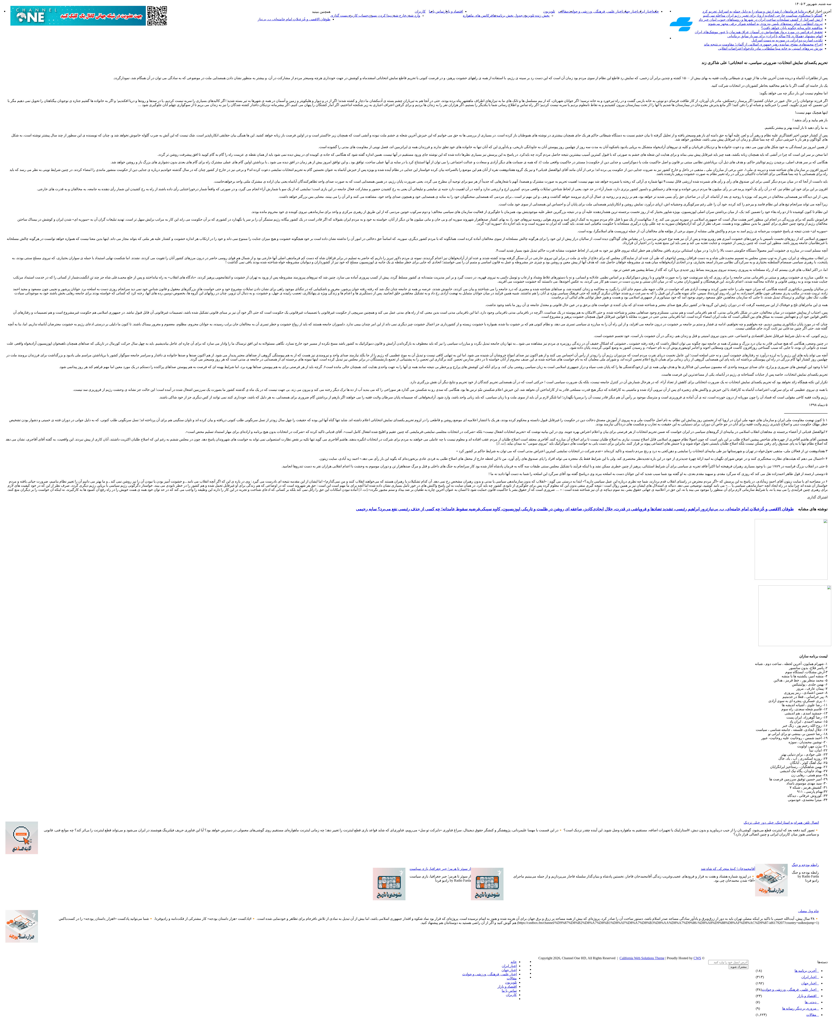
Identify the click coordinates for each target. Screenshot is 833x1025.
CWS (697, 958)
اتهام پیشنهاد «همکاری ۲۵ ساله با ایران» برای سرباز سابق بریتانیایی (775, 36)
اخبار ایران (645, 11)
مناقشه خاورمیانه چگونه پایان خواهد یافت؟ (792, 28)
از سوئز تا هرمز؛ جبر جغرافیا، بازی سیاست (440, 869)
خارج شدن (398, 15)
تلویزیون (549, 11)
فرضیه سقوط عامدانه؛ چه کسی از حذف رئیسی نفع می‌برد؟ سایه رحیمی (418, 509)
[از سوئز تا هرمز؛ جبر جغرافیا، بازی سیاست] (389, 899)
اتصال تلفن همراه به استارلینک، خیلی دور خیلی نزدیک (781, 822)
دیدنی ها (810, 1002)
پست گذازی (339, 15)
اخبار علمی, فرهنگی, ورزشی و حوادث (595, 11)
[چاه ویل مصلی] (21, 941)
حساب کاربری (358, 15)
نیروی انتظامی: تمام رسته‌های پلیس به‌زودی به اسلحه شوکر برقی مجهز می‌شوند (765, 24)
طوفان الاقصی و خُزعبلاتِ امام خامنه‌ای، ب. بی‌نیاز (751, 509)
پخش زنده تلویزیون (536, 15)
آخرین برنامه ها (805, 971)
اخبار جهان (630, 11)
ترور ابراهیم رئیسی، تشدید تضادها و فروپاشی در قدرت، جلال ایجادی (650, 509)
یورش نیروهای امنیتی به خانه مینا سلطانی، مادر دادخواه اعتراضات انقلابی (770, 48)
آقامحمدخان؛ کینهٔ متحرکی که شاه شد (728, 869)
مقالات (563, 11)
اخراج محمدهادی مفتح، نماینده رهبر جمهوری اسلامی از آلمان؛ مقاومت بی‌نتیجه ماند (763, 44)
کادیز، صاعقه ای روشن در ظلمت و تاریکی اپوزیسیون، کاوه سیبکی (536, 509)
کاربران (420, 11)
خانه (514, 962)
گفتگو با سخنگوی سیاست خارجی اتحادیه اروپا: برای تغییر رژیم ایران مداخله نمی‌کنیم (763, 15)
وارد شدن (413, 15)
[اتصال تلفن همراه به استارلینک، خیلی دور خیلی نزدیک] (21, 853)
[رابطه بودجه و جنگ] (771, 895)
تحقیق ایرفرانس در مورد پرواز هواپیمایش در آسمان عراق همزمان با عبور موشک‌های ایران (759, 32)
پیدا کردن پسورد (379, 15)
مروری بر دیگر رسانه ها (799, 1008)
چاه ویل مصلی (808, 911)
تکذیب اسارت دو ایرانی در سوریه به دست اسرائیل (787, 40)
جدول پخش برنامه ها (508, 15)
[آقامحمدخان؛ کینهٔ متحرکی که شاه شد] (487, 899)
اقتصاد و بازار (453, 11)
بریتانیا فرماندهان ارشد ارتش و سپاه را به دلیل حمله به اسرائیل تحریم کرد (754, 11)
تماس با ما (436, 11)
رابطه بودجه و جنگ (805, 865)
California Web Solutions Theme (642, 958)
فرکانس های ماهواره (478, 15)
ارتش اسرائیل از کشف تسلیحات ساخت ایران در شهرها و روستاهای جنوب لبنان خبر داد (761, 19)
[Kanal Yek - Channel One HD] (681, 31)
